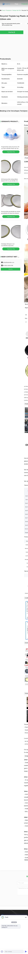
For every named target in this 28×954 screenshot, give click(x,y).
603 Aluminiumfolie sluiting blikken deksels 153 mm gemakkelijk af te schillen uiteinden (9, 181)
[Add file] (2, 951)
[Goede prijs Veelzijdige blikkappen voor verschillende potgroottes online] (11, 231)
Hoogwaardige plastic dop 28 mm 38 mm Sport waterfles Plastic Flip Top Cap (10, 148)
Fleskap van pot (16, 10)
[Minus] (26, 917)
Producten (24, 4)
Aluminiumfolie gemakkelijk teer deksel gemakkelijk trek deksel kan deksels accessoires (10, 213)
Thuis (16, 4)
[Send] (26, 951)
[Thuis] (6, 4)
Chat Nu (10, 32)
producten (8, 10)
